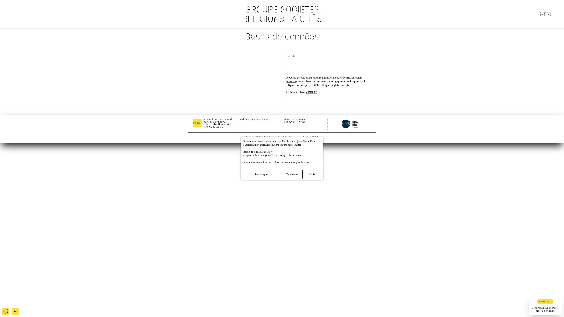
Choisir (312, 174)
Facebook (289, 121)
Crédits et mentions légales (254, 118)
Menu (546, 14)
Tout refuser (292, 174)
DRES (292, 81)
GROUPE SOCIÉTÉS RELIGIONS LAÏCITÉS (282, 14)
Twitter (301, 121)
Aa (15, 311)
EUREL (312, 92)
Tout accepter (261, 174)
